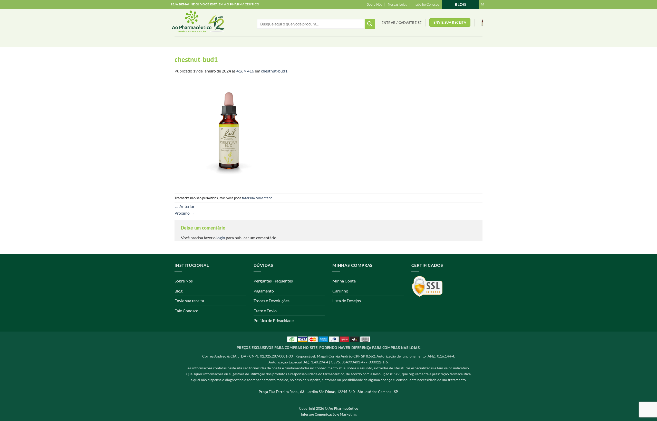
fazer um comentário (257, 198)
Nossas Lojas (397, 4)
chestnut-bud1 (274, 70)
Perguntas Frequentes (273, 280)
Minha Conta (344, 280)
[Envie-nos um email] (482, 4)
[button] (401, 22)
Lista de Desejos (346, 300)
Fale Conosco (186, 310)
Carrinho (340, 290)
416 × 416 (245, 70)
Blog (460, 4)
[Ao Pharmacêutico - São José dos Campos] (207, 22)
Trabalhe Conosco (426, 4)
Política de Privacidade (274, 320)
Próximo (185, 212)
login (220, 237)
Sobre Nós (374, 4)
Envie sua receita (189, 300)
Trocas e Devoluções (271, 300)
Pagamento (264, 290)
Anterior (185, 206)
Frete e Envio (265, 310)
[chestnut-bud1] (228, 133)
